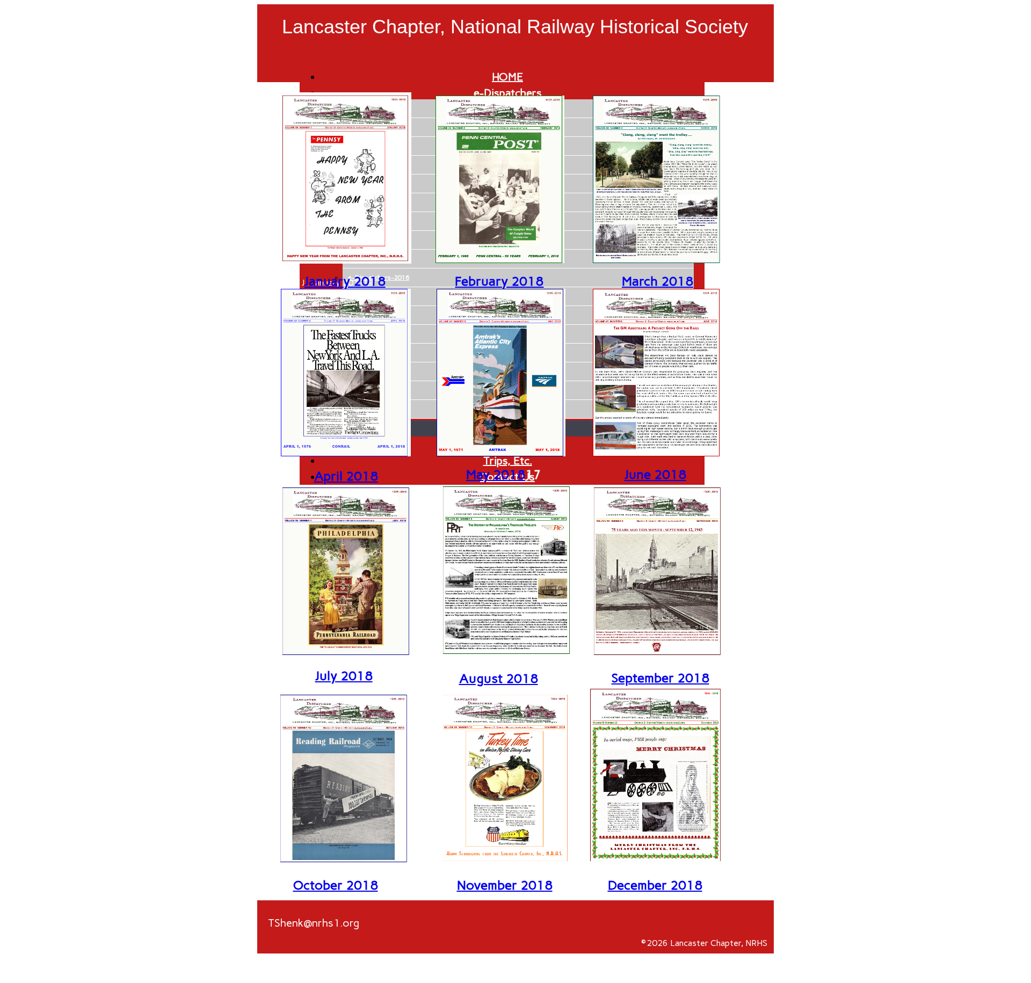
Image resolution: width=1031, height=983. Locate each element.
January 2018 (345, 281)
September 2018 (660, 678)
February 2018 (499, 281)
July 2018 (344, 675)
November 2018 (505, 885)
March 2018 (657, 281)
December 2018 (655, 885)
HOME (507, 76)
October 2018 (335, 885)
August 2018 (498, 678)
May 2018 (495, 474)
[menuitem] (507, 77)
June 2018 (655, 474)
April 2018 (346, 476)
